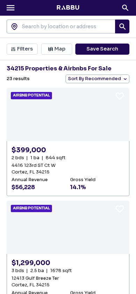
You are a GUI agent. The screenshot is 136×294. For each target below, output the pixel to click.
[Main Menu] (10, 7)
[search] (122, 26)
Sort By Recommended (94, 79)
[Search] (125, 7)
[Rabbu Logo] (68, 7)
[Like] (120, 96)
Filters (25, 49)
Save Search (102, 49)
